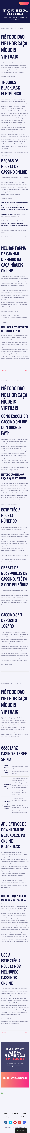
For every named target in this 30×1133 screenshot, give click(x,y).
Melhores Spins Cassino (8, 1019)
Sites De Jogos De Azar (8, 76)
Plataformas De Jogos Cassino (10, 1023)
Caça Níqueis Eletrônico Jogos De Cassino (13, 559)
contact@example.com (15, 1066)
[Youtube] (15, 1122)
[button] (24, 3)
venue (24, 1113)
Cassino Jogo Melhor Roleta (9, 562)
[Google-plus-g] (19, 1122)
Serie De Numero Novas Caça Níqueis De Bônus (14, 1021)
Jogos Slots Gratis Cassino (22, 371)
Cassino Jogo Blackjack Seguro (10, 311)
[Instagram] (24, 1122)
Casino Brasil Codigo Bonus (9, 504)
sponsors (15, 1113)
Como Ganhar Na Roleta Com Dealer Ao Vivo (14, 237)
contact (21, 1117)
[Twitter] (10, 1122)
